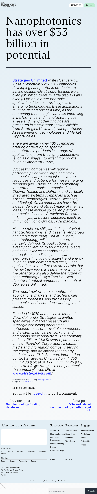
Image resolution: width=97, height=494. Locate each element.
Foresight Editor (44, 380)
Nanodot (29, 381)
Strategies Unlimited (29, 80)
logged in (39, 393)
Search (91, 491)
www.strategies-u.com (31, 373)
